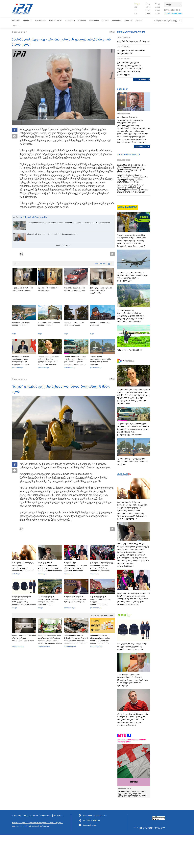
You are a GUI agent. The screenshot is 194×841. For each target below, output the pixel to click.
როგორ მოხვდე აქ (103, 264)
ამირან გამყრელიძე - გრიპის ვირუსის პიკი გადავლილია (53, 234)
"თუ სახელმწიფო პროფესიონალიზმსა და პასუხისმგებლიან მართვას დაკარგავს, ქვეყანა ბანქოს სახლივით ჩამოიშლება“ (131, 315)
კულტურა (128, 20)
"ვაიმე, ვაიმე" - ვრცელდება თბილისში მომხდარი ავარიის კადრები (100, 360)
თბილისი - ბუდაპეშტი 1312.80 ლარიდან (74, 324)
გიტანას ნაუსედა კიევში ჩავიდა (133, 41)
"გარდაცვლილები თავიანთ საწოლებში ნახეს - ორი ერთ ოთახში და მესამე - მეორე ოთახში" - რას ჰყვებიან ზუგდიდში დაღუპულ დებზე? (131, 240)
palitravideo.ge (17, 368)
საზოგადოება (55, 20)
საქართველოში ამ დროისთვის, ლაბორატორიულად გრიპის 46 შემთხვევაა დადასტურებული (69, 223)
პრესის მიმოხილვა (128, 154)
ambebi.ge (16, 574)
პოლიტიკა (28, 20)
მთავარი (16, 20)
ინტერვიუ (122, 89)
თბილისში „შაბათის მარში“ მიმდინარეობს (131, 52)
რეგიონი (82, 20)
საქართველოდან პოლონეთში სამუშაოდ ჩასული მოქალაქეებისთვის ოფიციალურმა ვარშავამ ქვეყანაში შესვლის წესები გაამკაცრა (102, 604)
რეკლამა (58, 816)
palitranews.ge (69, 608)
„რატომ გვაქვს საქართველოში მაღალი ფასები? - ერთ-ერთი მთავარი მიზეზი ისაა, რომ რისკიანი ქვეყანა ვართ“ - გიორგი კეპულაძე (132, 719)
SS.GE (16, 264)
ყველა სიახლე (141, 79)
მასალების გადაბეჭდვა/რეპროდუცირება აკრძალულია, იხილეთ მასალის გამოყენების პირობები (37, 824)
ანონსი (139, 20)
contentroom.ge (18, 647)
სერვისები (45, 816)
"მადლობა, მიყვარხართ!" (129, 350)
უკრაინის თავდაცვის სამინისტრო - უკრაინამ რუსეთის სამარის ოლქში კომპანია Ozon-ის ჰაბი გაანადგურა (130, 68)
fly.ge (14, 334)
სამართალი (40, 20)
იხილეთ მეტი (62, 245)
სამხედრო (116, 20)
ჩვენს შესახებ (31, 816)
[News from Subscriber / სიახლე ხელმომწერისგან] (22, 254)
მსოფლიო (70, 20)
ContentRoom (107, 615)
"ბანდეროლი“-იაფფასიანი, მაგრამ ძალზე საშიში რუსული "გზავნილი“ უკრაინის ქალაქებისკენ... (132, 276)
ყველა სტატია (141, 147)
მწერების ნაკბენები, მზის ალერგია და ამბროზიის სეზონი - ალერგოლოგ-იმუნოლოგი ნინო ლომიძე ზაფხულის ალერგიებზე (50, 640)
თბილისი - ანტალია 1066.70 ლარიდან (21, 324)
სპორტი (105, 20)
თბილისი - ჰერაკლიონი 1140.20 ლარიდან (49, 324)
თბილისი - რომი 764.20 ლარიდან (100, 324)
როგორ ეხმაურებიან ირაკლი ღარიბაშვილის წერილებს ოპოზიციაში (75, 599)
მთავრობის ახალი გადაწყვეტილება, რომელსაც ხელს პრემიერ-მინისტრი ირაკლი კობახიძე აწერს (23, 362)
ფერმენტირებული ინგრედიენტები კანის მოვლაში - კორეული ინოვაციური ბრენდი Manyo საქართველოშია (100, 640)
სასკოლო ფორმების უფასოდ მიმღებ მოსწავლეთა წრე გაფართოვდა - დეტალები (24, 600)
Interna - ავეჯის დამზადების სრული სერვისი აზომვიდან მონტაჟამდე (24, 638)
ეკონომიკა (94, 20)
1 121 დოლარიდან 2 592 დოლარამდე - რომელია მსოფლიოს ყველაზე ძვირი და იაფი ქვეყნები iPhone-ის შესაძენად (132, 680)
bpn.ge (136, 4)
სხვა (15, 26)
